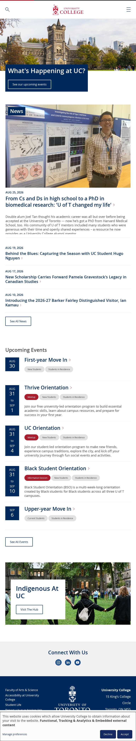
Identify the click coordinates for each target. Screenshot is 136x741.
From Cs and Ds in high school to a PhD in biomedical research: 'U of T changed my (59, 201)
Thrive (47, 387)
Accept (125, 734)
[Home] (68, 9)
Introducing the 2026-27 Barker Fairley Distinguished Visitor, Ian (65, 303)
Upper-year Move (48, 509)
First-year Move (46, 360)
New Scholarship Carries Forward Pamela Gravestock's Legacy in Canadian (65, 279)
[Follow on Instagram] (58, 662)
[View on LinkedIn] (68, 662)
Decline (108, 734)
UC (43, 428)
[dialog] (68, 726)
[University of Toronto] (72, 699)
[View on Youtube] (77, 662)
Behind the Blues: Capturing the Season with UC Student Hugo (64, 256)
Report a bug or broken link (23, 710)
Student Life (13, 705)
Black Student (55, 468)
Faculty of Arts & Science (21, 690)
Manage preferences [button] (14, 734)
